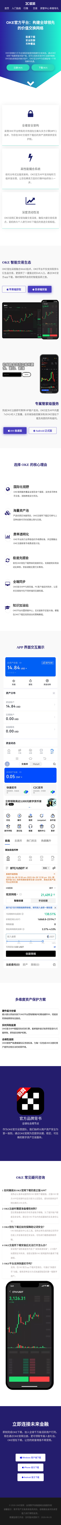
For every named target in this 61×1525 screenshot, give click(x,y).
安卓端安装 (40, 289)
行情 (26, 8)
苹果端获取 (15, 289)
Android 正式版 (43, 430)
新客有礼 (54, 8)
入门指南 (16, 8)
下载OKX (43, 68)
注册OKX (18, 68)
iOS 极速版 (16, 430)
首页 (7, 8)
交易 (35, 8)
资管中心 (44, 8)
